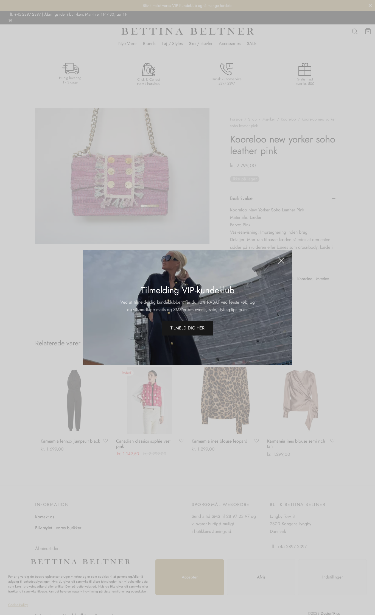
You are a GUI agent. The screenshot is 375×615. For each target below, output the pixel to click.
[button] (187, 328)
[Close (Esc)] (281, 260)
